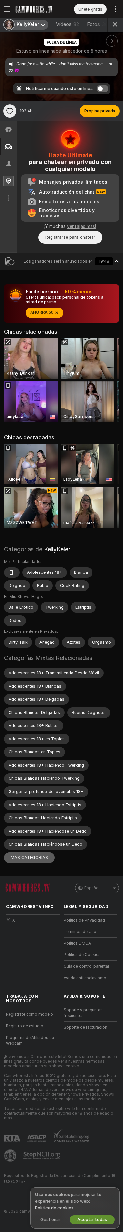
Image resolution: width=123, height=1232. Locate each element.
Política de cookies (54, 1207)
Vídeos (67, 24)
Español (92, 888)
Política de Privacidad (84, 920)
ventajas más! (81, 226)
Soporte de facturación (85, 1027)
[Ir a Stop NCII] (42, 1155)
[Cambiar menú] (7, 9)
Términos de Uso (80, 931)
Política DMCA (77, 943)
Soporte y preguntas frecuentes (83, 1013)
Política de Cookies (82, 955)
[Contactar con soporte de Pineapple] (11, 1155)
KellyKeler (57, 549)
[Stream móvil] (12, 572)
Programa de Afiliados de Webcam (30, 1040)
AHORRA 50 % (44, 312)
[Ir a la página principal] (38, 9)
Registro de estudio (24, 1026)
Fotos (97, 24)
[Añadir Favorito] (9, 111)
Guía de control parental (86, 966)
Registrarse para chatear (70, 237)
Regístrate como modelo (29, 1014)
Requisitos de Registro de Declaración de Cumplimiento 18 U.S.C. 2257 (59, 1178)
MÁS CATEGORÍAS (29, 857)
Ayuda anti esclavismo (85, 978)
